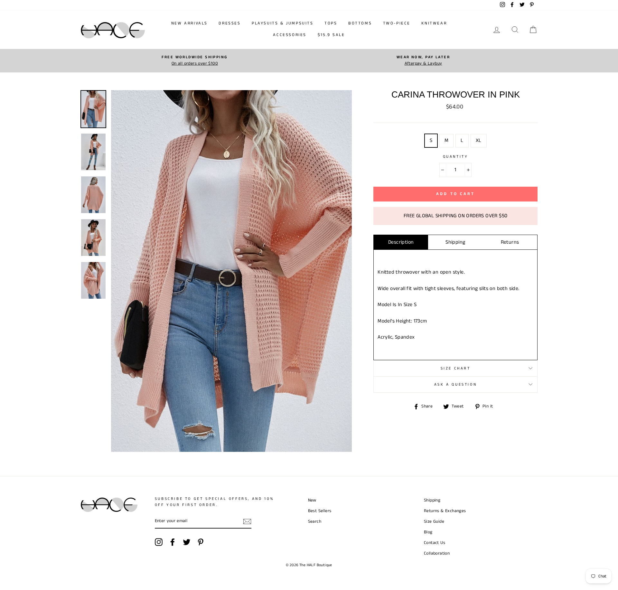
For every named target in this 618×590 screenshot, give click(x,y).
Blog (428, 532)
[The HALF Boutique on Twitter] (187, 542)
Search (314, 522)
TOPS (330, 23)
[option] (194, 60)
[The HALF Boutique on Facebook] (172, 542)
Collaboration (437, 553)
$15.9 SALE (331, 35)
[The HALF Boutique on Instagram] (159, 542)
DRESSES (229, 23)
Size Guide (434, 522)
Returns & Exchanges (445, 511)
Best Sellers (320, 511)
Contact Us (434, 543)
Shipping (455, 242)
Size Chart (456, 368)
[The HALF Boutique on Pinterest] (200, 542)
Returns (510, 242)
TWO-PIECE (396, 23)
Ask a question (455, 384)
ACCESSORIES (289, 35)
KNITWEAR (434, 23)
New (312, 500)
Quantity (455, 156)
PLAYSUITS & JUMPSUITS (283, 23)
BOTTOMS (360, 23)
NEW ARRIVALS (189, 23)
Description (401, 242)
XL (479, 140)
